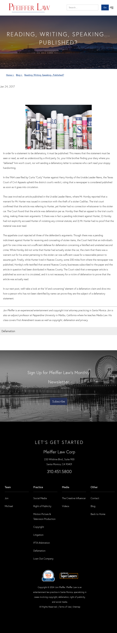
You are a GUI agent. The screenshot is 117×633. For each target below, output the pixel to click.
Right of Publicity (42, 506)
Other (94, 487)
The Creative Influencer (74, 498)
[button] (111, 8)
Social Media (40, 498)
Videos (65, 506)
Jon (6, 498)
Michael (9, 506)
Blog (93, 506)
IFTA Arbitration (41, 542)
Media (65, 487)
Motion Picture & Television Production (44, 516)
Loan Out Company (43, 558)
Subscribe (58, 401)
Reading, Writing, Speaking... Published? (44, 74)
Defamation (39, 550)
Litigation (38, 534)
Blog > (19, 74)
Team (8, 487)
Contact (95, 498)
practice (38, 487)
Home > (10, 74)
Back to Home (98, 514)
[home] (29, 8)
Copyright (38, 526)
